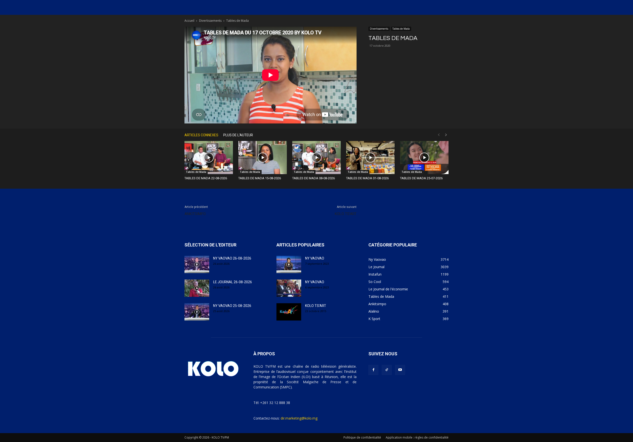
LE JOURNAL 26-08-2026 (232, 282)
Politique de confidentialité (362, 437)
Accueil (189, 21)
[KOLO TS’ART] (288, 312)
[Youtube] (400, 370)
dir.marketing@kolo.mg (299, 418)
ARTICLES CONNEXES (201, 135)
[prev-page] (438, 135)
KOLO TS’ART (346, 214)
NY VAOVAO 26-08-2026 (232, 258)
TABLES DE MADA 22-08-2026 (205, 178)
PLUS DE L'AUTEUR (238, 135)
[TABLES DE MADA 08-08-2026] (316, 157)
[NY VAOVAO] (288, 264)
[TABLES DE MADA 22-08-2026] (208, 157)
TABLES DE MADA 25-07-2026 (421, 178)
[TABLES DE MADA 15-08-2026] (262, 157)
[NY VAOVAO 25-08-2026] (196, 312)
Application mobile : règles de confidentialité (417, 437)
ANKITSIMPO (195, 214)
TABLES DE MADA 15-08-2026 (259, 178)
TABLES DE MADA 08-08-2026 (313, 178)
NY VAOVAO (314, 258)
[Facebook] (373, 370)
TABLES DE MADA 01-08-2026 (367, 178)
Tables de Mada (401, 28)
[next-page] (446, 135)
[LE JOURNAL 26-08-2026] (196, 288)
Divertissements (210, 21)
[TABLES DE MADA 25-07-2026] (424, 157)
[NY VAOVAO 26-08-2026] (196, 264)
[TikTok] (387, 370)
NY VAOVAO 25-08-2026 (232, 306)
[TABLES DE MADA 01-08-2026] (370, 157)
